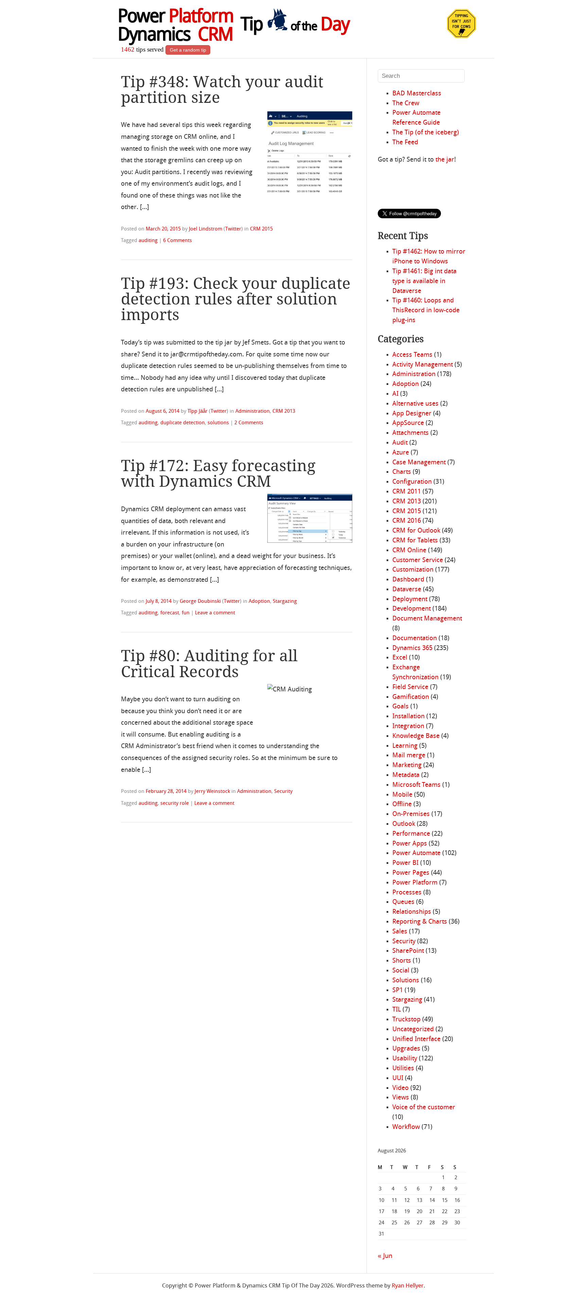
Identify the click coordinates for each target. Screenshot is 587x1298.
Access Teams (412, 355)
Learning (404, 746)
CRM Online (409, 550)
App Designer (411, 413)
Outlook (403, 824)
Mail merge (408, 755)
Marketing (407, 765)
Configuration (412, 482)
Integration (408, 726)
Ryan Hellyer (408, 1286)
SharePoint (408, 951)
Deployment (409, 599)
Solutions (405, 980)
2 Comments (248, 423)
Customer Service (417, 560)
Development (411, 609)
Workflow (406, 1127)
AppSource (408, 423)
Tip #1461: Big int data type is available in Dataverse (424, 281)
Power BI (405, 863)
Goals (400, 706)
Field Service (410, 687)
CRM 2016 (406, 521)
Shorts (401, 961)
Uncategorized (413, 1029)
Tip (295, 25)
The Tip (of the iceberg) (425, 132)
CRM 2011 (406, 491)
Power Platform (415, 882)
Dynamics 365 (412, 648)
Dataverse (406, 589)
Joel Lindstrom (205, 229)
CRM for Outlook (416, 530)
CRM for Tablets (415, 540)
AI (395, 394)
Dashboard (408, 579)
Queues (403, 902)
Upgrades (406, 1048)
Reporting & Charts (419, 922)
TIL (396, 1009)
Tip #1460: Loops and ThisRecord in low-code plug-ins (426, 310)
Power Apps (409, 843)
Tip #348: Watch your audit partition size (222, 90)
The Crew (405, 103)
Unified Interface (416, 1039)
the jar (444, 159)
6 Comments (177, 240)
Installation (408, 716)
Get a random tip (188, 50)
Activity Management (422, 364)
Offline (402, 804)
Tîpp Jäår (198, 411)
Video (400, 1088)
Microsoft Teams (416, 785)
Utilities (403, 1068)
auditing (148, 240)
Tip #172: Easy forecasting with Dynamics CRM (218, 473)
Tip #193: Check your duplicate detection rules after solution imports (236, 299)
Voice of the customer (423, 1107)
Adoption (259, 601)
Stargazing (285, 601)
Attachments (410, 433)
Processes (407, 892)
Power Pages (410, 873)
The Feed (405, 142)
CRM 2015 (261, 229)
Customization (412, 570)
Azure (400, 452)
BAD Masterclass (416, 93)
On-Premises (411, 814)
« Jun (385, 1256)
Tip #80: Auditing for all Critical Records (209, 664)
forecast (169, 613)
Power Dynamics (175, 26)
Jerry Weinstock (212, 791)
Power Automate (416, 853)
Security (283, 791)
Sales (399, 931)
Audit (400, 443)
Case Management (419, 462)
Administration (252, 411)
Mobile (402, 795)
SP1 (397, 990)
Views (400, 1097)
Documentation (414, 638)
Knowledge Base (416, 736)
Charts (401, 472)
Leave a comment (215, 613)
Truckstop (406, 1019)
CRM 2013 (283, 411)
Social (400, 970)
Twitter (233, 229)
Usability (404, 1058)
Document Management (427, 618)
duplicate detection (182, 423)
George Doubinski (200, 601)
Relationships (411, 912)
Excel (399, 657)
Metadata (406, 775)
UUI (397, 1078)
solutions (218, 423)
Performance (411, 834)
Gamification (410, 697)
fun (186, 613)
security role (174, 803)
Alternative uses (415, 404)
